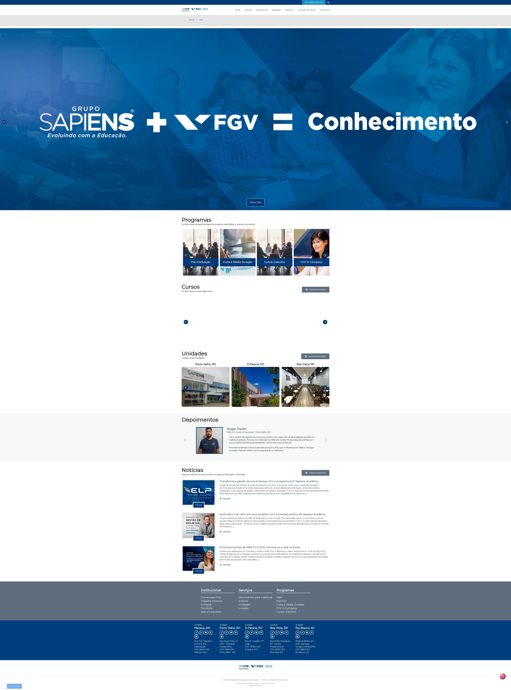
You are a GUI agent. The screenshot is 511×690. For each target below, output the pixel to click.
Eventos (289, 10)
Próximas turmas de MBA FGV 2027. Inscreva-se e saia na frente (260, 550)
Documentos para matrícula (255, 600)
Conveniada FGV (211, 600)
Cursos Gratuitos (286, 614)
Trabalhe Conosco (211, 603)
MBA (279, 600)
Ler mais (226, 501)
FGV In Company (287, 611)
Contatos (324, 10)
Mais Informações (317, 356)
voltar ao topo (497, 683)
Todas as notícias (317, 476)
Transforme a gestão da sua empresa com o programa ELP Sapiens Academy (269, 484)
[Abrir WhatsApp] (504, 683)
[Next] (507, 122)
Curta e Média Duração (290, 607)
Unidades (276, 10)
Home (237, 10)
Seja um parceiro (211, 614)
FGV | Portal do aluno (314, 2)
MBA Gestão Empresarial (238, 432)
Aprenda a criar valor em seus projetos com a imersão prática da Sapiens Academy (272, 517)
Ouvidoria (206, 611)
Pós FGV (282, 603)
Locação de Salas (307, 10)
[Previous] (4, 122)
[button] (185, 441)
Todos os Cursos (317, 290)
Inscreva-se (262, 10)
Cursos (248, 10)
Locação (243, 611)
